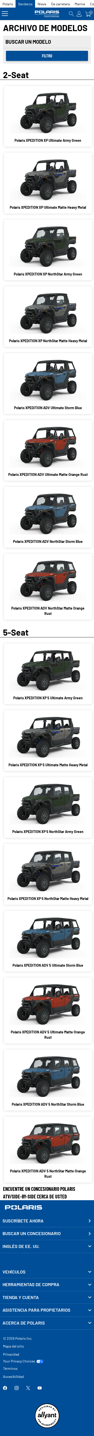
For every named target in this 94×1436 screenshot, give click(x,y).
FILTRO (47, 55)
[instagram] (17, 1388)
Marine (80, 4)
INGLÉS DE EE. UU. (21, 1246)
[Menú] (5, 14)
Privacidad (11, 1354)
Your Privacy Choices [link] (19, 1361)
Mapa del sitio (13, 1346)
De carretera (60, 4)
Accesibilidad (13, 1376)
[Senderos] (47, 14)
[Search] (71, 14)
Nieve (42, 4)
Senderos (25, 4)
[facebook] (5, 1388)
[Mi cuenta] (79, 14)
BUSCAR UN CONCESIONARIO (32, 1233)
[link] (47, 1272)
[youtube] (40, 1388)
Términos (10, 1368)
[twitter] (28, 1388)
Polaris (8, 4)
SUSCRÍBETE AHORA (23, 1220)
